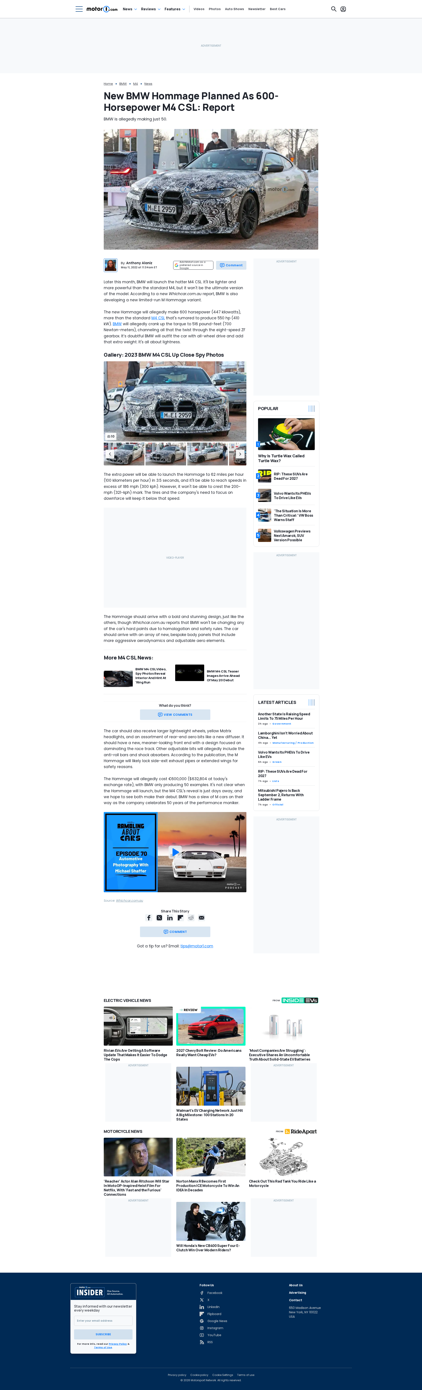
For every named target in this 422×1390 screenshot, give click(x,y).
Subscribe (103, 1334)
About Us (296, 1285)
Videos (199, 9)
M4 (135, 83)
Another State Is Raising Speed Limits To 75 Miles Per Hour (284, 716)
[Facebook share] (148, 917)
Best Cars (278, 9)
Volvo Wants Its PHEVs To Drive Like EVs (284, 754)
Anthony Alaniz (139, 263)
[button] (110, 454)
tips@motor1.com (196, 946)
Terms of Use (103, 1347)
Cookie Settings (222, 1375)
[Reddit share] (191, 917)
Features (172, 9)
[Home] (102, 9)
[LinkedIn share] (170, 917)
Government (281, 724)
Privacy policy (177, 1375)
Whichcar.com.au (129, 900)
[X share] (159, 917)
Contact (295, 1300)
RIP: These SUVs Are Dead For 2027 (282, 773)
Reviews (148, 9)
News (127, 9)
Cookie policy (199, 1375)
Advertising (297, 1292)
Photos (215, 9)
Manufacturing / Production (293, 743)
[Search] (334, 9)
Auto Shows (234, 9)
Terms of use (245, 1375)
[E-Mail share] (201, 917)
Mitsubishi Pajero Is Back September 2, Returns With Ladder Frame (281, 795)
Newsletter (257, 9)
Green (277, 762)
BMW (123, 83)
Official (277, 805)
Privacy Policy (118, 1344)
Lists (275, 781)
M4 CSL (158, 318)
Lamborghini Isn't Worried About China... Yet (285, 735)
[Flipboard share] (180, 917)
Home (108, 83)
